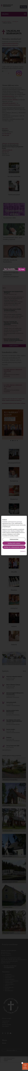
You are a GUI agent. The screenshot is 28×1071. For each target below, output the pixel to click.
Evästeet (23, 551)
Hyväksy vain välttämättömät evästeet (14, 547)
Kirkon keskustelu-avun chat (25, 1067)
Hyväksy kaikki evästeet (14, 543)
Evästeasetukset (14, 539)
